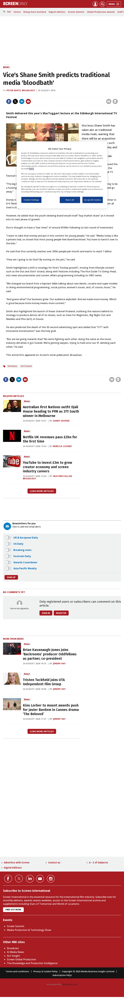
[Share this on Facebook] (8, 101)
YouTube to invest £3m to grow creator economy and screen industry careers (47, 467)
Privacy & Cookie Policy (45, 971)
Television (12, 366)
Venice (17, 11)
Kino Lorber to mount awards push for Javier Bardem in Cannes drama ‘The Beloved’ (51, 709)
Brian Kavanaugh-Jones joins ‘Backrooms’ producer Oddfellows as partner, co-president (50, 654)
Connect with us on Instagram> (51, 879)
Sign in (75, 95)
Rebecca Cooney (62, 446)
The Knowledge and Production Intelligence (32, 963)
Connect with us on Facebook (8, 879)
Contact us (54, 862)
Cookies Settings (31, 200)
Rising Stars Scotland (34, 11)
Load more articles (42, 491)
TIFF (9, 11)
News (6, 67)
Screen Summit (76, 11)
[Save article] (115, 101)
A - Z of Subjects (98, 862)
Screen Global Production (21, 959)
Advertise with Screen (16, 862)
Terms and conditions (17, 971)
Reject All (70, 200)
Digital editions (57, 11)
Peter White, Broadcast (21, 90)
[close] (117, 95)
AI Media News (15, 952)
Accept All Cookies (92, 200)
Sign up (11, 577)
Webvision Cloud (69, 984)
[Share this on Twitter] (15, 101)
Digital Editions (13, 867)
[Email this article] (28, 101)
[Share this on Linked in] (21, 101)
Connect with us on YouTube (40, 879)
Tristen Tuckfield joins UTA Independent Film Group (44, 682)
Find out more (13, 909)
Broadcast (13, 948)
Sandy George (61, 420)
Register (61, 613)
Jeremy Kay (59, 663)
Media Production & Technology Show (29, 930)
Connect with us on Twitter (19, 878)
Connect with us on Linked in (30, 879)
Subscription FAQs (62, 975)
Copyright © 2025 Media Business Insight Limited (88, 971)
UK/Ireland (26, 366)
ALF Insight (13, 955)
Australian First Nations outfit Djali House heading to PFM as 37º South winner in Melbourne (51, 411)
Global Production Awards (101, 11)
